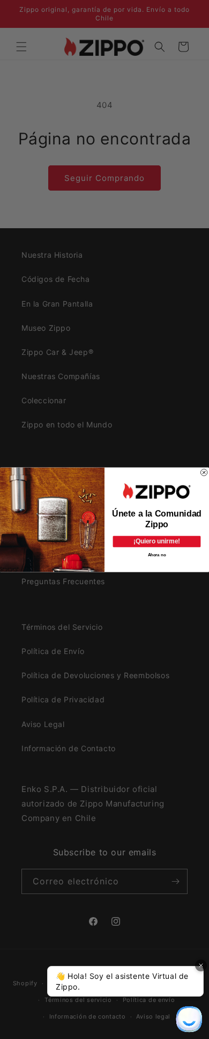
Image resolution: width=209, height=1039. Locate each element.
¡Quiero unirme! (156, 540)
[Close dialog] (203, 472)
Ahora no (157, 554)
